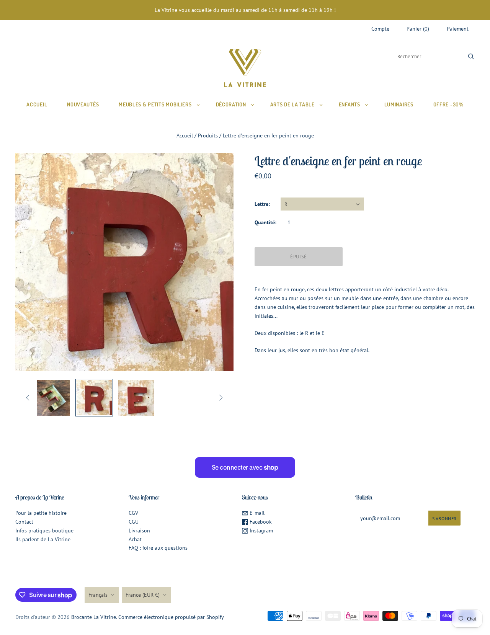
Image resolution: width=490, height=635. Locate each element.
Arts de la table (292, 104)
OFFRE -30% (448, 104)
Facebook (260, 521)
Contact (24, 521)
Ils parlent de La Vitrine (42, 539)
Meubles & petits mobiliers (155, 104)
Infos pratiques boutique (44, 530)
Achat (135, 539)
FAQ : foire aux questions (158, 547)
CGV (133, 512)
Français (98, 594)
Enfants (349, 104)
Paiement (458, 28)
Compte (380, 28)
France (143, 594)
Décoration (231, 104)
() (418, 28)
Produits (208, 135)
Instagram (260, 530)
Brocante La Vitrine (93, 617)
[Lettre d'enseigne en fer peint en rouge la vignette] (52, 397)
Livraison (139, 530)
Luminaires (398, 104)
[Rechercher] (471, 56)
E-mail (256, 512)
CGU (134, 521)
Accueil (36, 104)
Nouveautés (83, 104)
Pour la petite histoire (41, 512)
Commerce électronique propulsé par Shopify (171, 617)
